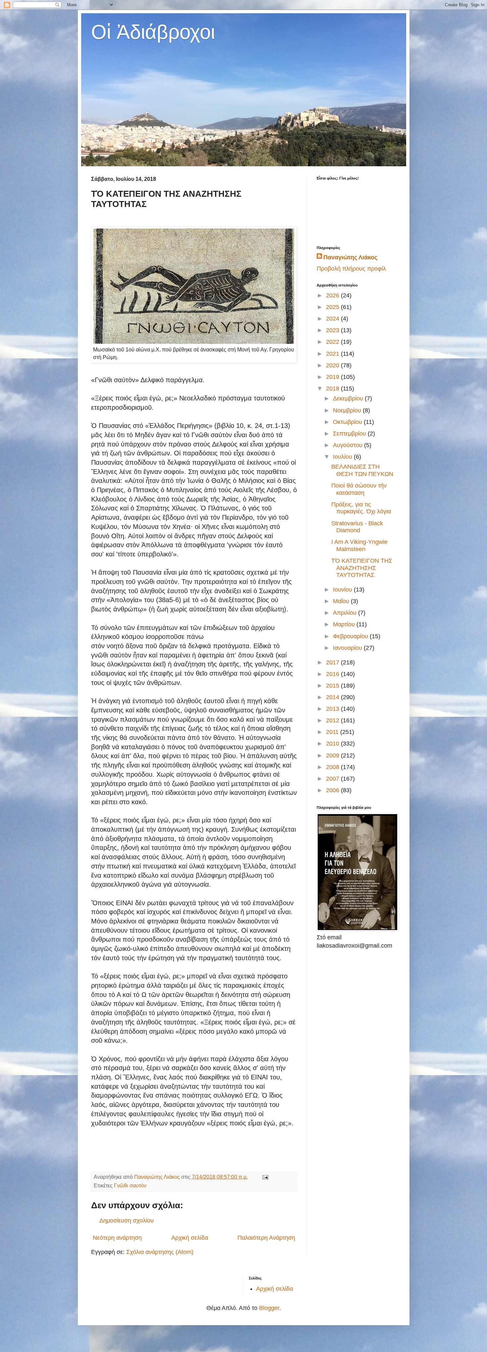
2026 (333, 295)
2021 (333, 353)
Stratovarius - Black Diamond (357, 527)
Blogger (269, 1308)
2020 (333, 365)
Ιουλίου (343, 456)
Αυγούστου (348, 445)
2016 (333, 674)
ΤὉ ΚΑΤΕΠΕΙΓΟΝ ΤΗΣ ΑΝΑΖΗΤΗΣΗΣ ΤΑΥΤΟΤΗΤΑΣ (361, 567)
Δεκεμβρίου (349, 398)
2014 (333, 697)
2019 (333, 377)
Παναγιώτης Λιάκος (350, 257)
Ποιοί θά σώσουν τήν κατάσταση (359, 489)
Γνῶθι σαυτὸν (130, 1185)
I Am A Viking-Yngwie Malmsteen (359, 545)
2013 (333, 708)
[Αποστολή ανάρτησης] (265, 1177)
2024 (333, 318)
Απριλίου (345, 612)
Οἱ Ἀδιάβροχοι (153, 32)
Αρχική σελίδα (189, 1237)
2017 (333, 662)
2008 (333, 767)
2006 (333, 790)
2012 (333, 720)
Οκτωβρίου (348, 422)
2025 (333, 307)
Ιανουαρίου (348, 648)
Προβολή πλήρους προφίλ (351, 268)
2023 (333, 330)
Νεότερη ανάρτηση (117, 1237)
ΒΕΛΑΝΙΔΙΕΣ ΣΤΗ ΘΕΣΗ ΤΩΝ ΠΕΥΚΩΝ (362, 470)
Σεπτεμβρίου (350, 433)
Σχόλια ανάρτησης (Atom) (159, 1252)
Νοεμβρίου (348, 410)
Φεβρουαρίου (351, 636)
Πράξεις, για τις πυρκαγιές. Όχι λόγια (361, 508)
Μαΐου (342, 601)
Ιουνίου (343, 589)
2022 (333, 341)
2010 (333, 743)
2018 (333, 388)
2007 (333, 778)
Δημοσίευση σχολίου (126, 1220)
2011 (333, 732)
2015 (333, 685)
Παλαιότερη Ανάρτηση (266, 1237)
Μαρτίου (344, 624)
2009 (333, 755)
